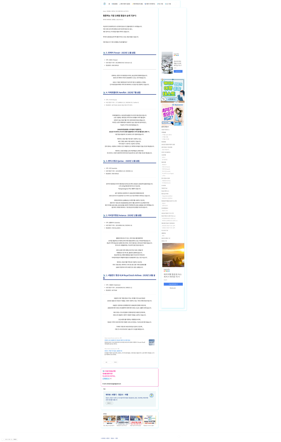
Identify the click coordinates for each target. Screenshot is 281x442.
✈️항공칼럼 (114, 4)
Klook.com (173, 288)
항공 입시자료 (165, 193)
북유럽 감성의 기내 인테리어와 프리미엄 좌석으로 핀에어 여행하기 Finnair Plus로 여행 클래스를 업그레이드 (125, 343)
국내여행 (164, 155)
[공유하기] (108, 362)
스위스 (163, 175)
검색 (175, 4)
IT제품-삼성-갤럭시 (167, 135)
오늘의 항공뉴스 (165, 129)
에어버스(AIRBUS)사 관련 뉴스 (170, 220)
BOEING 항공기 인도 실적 (168, 225)
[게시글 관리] (110, 362)
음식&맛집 (164, 159)
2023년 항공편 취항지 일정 (168, 144)
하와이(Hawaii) (166, 169)
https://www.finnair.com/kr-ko (112, 338)
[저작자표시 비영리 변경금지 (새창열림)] (120, 362)
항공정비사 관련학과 (167, 198)
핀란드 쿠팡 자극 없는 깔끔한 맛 (113, 351)
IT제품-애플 (165, 137)
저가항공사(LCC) (166, 183)
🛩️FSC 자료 (160, 4)
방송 (163, 235)
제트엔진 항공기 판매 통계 (168, 223)
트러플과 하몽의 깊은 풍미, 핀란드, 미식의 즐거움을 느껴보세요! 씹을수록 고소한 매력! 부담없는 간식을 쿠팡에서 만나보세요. (129, 353)
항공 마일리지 (165, 149)
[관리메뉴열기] (2, 439)
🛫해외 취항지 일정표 (124, 4)
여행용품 (164, 132)
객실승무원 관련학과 (167, 196)
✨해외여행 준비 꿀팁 (137, 4)
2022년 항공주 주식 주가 (168, 213)
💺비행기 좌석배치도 (150, 4)
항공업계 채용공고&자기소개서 (169, 201)
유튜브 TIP (164, 241)
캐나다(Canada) (166, 171)
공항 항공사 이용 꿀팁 (167, 147)
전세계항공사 (165, 208)
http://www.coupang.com (111, 348)
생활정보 (164, 233)
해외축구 (164, 164)
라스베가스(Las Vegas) (168, 173)
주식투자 (164, 185)
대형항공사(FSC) (166, 181)
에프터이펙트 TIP (166, 238)
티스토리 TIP (165, 230)
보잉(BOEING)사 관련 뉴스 (169, 218)
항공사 (163, 203)
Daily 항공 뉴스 (165, 191)
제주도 (163, 157)
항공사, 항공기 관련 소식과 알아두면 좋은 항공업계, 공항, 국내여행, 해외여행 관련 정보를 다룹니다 (127, 399)
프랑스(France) (166, 167)
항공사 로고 (165, 210)
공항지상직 (165, 205)
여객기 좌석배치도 (166, 152)
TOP (179, 436)
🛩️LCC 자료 (168, 4)
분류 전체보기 (165, 127)
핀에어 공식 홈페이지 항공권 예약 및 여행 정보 (117, 340)
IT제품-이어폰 (165, 139)
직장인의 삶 (164, 188)
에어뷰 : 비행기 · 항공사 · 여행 (117, 394)
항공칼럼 (164, 142)
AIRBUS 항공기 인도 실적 (168, 228)
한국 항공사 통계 (166, 178)
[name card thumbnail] (152, 395)
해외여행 (164, 162)
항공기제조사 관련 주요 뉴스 (169, 216)
